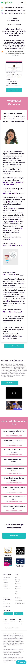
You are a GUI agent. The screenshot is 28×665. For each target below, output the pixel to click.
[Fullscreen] (20, 409)
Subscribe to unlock (14, 90)
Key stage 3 (18, 588)
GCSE (16, 591)
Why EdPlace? (7, 577)
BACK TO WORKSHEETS (14, 24)
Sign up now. (15, 55)
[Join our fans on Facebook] (22, 624)
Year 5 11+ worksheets (16, 75)
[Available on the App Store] (8, 613)
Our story (6, 582)
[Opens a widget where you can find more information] (21, 662)
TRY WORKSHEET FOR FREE (14, 435)
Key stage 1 (17, 583)
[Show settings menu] (17, 409)
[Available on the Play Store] (19, 613)
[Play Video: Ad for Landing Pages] (14, 404)
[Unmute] (14, 409)
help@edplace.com (19, 603)
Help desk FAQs (18, 600)
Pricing (5, 579)
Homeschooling (7, 603)
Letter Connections (11, 83)
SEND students (7, 606)
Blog (16, 577)
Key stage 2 (18, 586)
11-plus (16, 593)
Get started (9, 383)
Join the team (7, 588)
